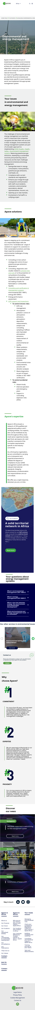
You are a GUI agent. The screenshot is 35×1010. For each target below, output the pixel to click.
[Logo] (6, 5)
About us (4, 920)
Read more (10, 550)
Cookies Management (17, 998)
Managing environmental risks (29, 920)
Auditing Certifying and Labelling (29, 934)
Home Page (4, 18)
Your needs (29, 913)
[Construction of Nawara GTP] (17, 883)
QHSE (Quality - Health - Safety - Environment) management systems (17, 151)
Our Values (4, 953)
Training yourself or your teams (28, 946)
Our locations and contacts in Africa (17, 929)
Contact (7, 663)
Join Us (3, 962)
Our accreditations (5, 943)
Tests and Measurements (29, 950)
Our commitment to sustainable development (5, 938)
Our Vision (4, 926)
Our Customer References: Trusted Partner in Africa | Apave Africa (17, 937)
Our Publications (5, 947)
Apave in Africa (4, 913)
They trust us (5, 950)
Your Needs (12, 18)
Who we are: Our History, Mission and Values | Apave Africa (17, 923)
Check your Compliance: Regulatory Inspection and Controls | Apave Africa (29, 927)
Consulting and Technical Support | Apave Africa (29, 940)
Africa (17, 3)
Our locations (5, 928)
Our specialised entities (4, 932)
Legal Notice (17, 992)
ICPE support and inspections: (18, 301)
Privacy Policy (17, 995)
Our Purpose (5, 923)
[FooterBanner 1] (17, 989)
